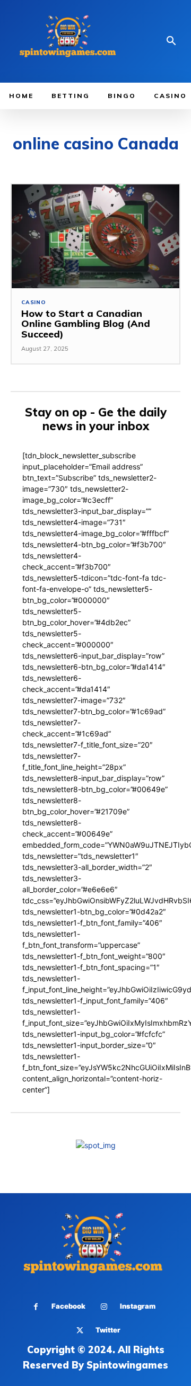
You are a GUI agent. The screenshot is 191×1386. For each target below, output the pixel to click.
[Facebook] (36, 1307)
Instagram (137, 1306)
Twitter (108, 1330)
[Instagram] (104, 1307)
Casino (33, 302)
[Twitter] (80, 1330)
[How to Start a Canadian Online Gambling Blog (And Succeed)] (95, 236)
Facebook (68, 1306)
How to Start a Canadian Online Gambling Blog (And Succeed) (85, 324)
